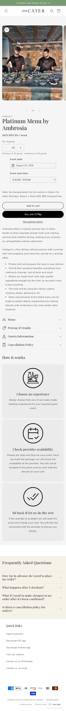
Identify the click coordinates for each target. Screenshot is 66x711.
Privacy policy (26, 704)
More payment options (33, 221)
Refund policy (52, 700)
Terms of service (42, 704)
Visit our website (15, 654)
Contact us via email (16, 668)
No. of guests (8, 141)
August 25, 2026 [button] (24, 165)
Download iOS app (16, 640)
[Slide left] (26, 110)
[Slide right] (39, 110)
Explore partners (14, 633)
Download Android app (18, 647)
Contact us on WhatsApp (19, 661)
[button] (6, 10)
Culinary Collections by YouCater (29, 699)
